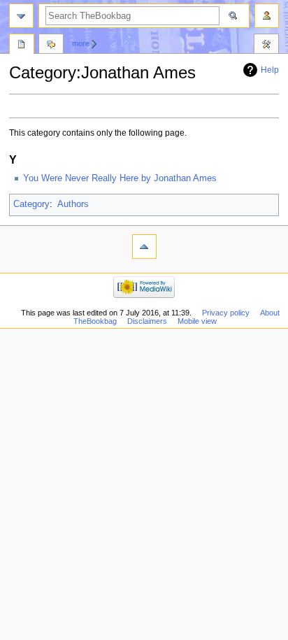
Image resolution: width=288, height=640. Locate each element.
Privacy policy (226, 312)
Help (270, 70)
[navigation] (21, 15)
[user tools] (266, 15)
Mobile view (197, 321)
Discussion (51, 45)
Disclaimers (147, 321)
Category (31, 204)
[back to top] (144, 246)
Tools (266, 45)
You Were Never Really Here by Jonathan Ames (120, 178)
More (80, 43)
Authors (73, 204)
